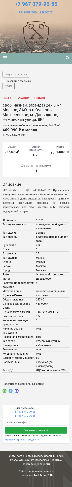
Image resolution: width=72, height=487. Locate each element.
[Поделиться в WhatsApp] (5, 391)
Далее (8, 86)
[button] (36, 11)
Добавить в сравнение (18, 81)
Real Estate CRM (44, 475)
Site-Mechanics (38, 460)
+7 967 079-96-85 (25, 415)
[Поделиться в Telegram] (11, 391)
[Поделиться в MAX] (17, 391)
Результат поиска (16, 74)
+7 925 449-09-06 (25, 411)
